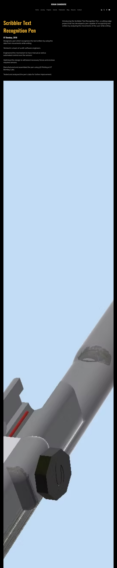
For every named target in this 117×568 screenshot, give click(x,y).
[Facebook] (107, 10)
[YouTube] (109, 10)
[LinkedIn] (101, 10)
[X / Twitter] (104, 10)
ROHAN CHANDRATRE (58, 4)
